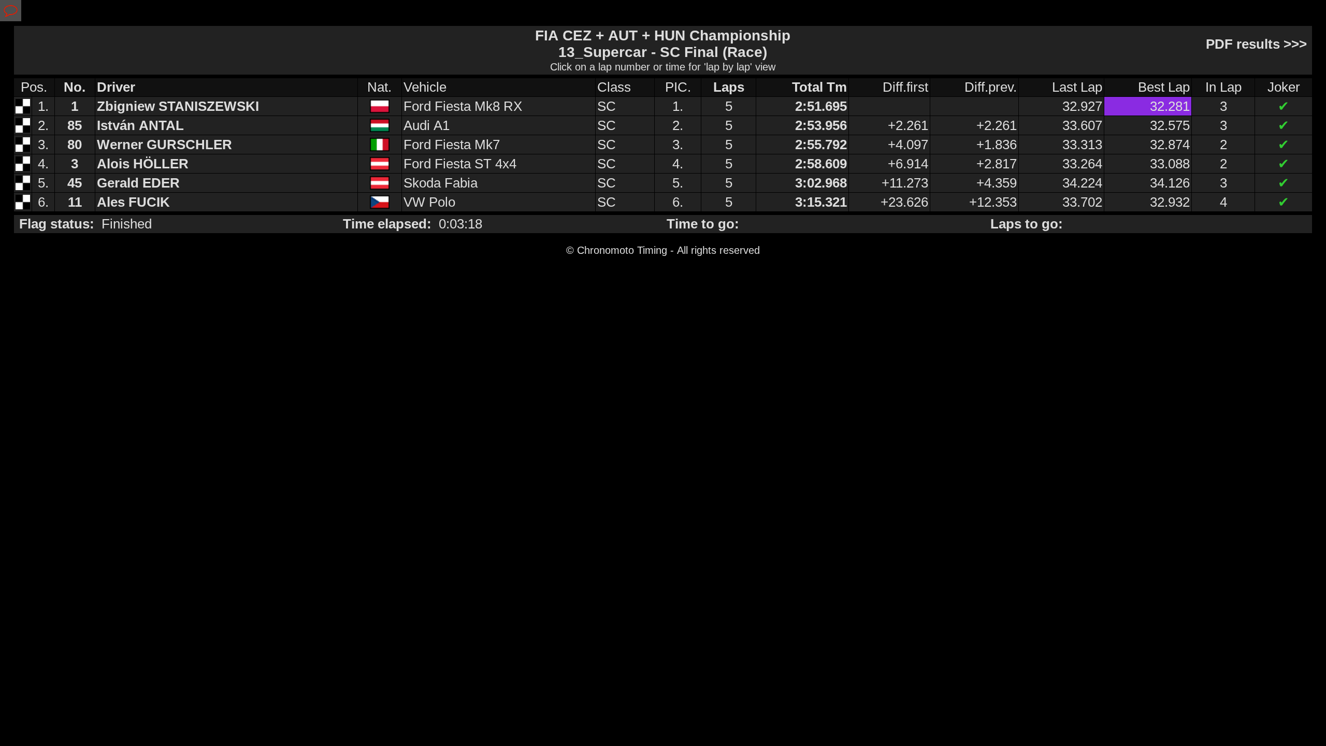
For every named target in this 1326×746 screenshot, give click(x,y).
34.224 (1082, 183)
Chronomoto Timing (622, 250)
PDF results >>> (1258, 44)
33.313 (1082, 144)
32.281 (1170, 106)
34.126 (1170, 183)
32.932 (1170, 202)
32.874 (1170, 144)
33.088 (1170, 163)
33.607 (1082, 125)
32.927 (1082, 106)
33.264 (1082, 163)
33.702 (1082, 202)
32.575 (1170, 125)
